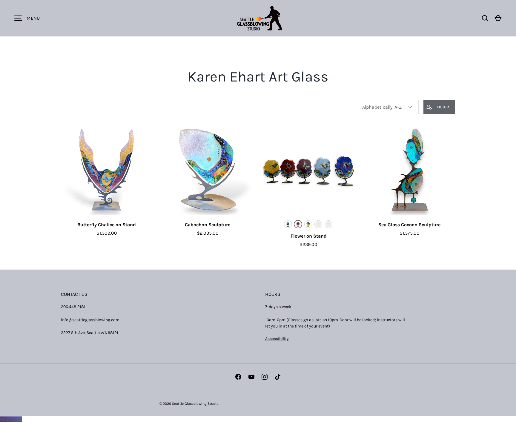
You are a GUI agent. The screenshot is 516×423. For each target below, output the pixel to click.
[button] (498, 18)
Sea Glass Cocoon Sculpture (409, 224)
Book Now (11, 419)
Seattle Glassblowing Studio (195, 404)
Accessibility (277, 338)
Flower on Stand (309, 236)
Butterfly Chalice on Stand (106, 224)
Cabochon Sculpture (207, 224)
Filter (442, 107)
